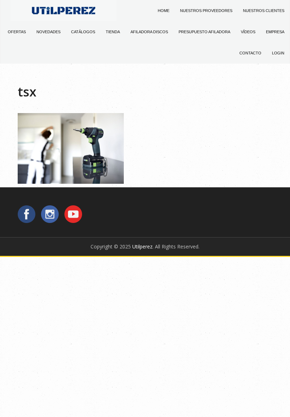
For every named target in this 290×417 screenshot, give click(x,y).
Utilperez (142, 246)
